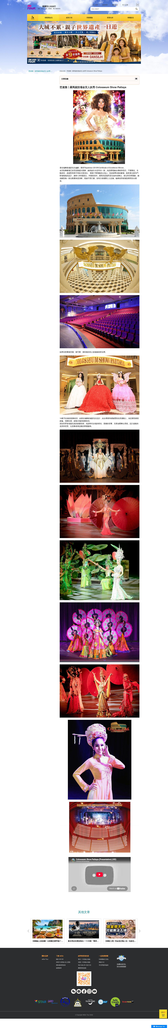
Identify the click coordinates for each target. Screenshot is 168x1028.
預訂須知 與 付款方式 (84, 965)
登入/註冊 (125, 5)
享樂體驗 (90, 17)
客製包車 (110, 17)
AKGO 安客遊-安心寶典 (63, 962)
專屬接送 (131, 17)
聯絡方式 (101, 962)
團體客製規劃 (82, 968)
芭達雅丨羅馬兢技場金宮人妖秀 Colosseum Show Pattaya (41, 71)
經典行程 (69, 17)
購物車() (115, 5)
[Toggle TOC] (136, 79)
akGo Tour (45, 959)
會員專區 (105, 5)
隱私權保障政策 (61, 965)
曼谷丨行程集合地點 (84, 959)
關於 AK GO (59, 959)
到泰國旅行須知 (103, 959)
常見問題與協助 (103, 965)
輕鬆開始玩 (49, 17)
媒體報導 (59, 968)
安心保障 (95, 5)
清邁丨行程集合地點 (84, 962)
